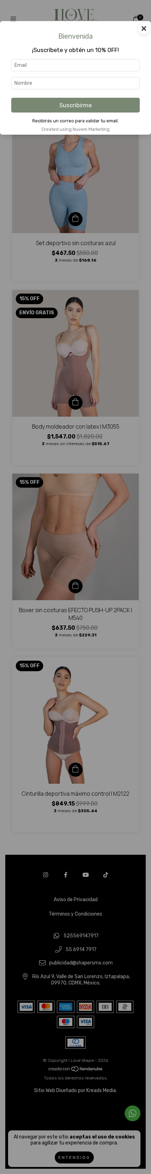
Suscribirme (75, 105)
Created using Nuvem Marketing (75, 129)
